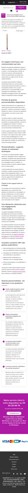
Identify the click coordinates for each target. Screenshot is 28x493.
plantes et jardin (19, 236)
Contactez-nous (14, 413)
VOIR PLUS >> (21, 8)
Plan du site (14, 469)
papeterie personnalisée (19, 271)
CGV (14, 454)
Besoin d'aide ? (23, 1)
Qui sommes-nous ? (14, 459)
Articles (14, 466)
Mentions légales (14, 457)
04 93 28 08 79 (23, 3)
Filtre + (3, 15)
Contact (14, 464)
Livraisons (14, 461)
